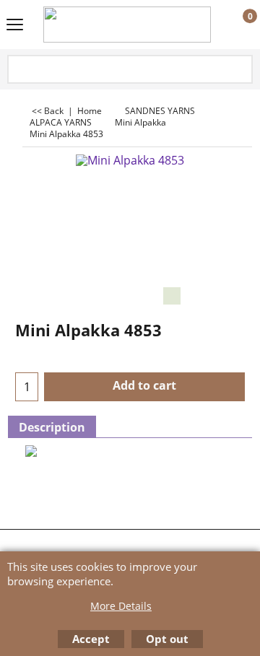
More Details (121, 606)
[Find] (240, 70)
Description (52, 427)
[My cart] (236, 25)
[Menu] (14, 26)
